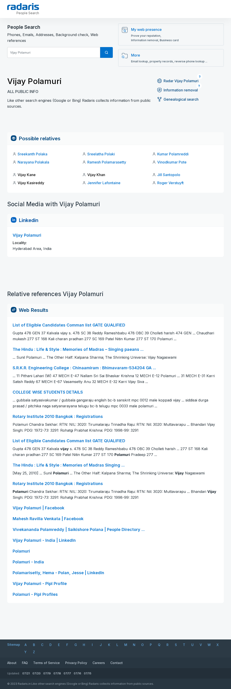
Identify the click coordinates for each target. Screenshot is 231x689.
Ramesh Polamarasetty (106, 162)
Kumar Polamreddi (173, 154)
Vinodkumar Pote (172, 162)
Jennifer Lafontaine (103, 183)
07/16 (77, 673)
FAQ (25, 663)
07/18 (57, 673)
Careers (98, 663)
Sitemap (13, 644)
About (11, 663)
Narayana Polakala (33, 162)
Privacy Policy (76, 663)
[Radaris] (23, 6)
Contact (116, 663)
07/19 (47, 673)
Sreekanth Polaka (32, 154)
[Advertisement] (115, 122)
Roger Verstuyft (170, 183)
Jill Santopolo (168, 174)
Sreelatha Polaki (101, 154)
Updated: (13, 673)
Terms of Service (46, 663)
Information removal (181, 90)
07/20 (36, 673)
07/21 (26, 673)
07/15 (87, 673)
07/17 (67, 673)
